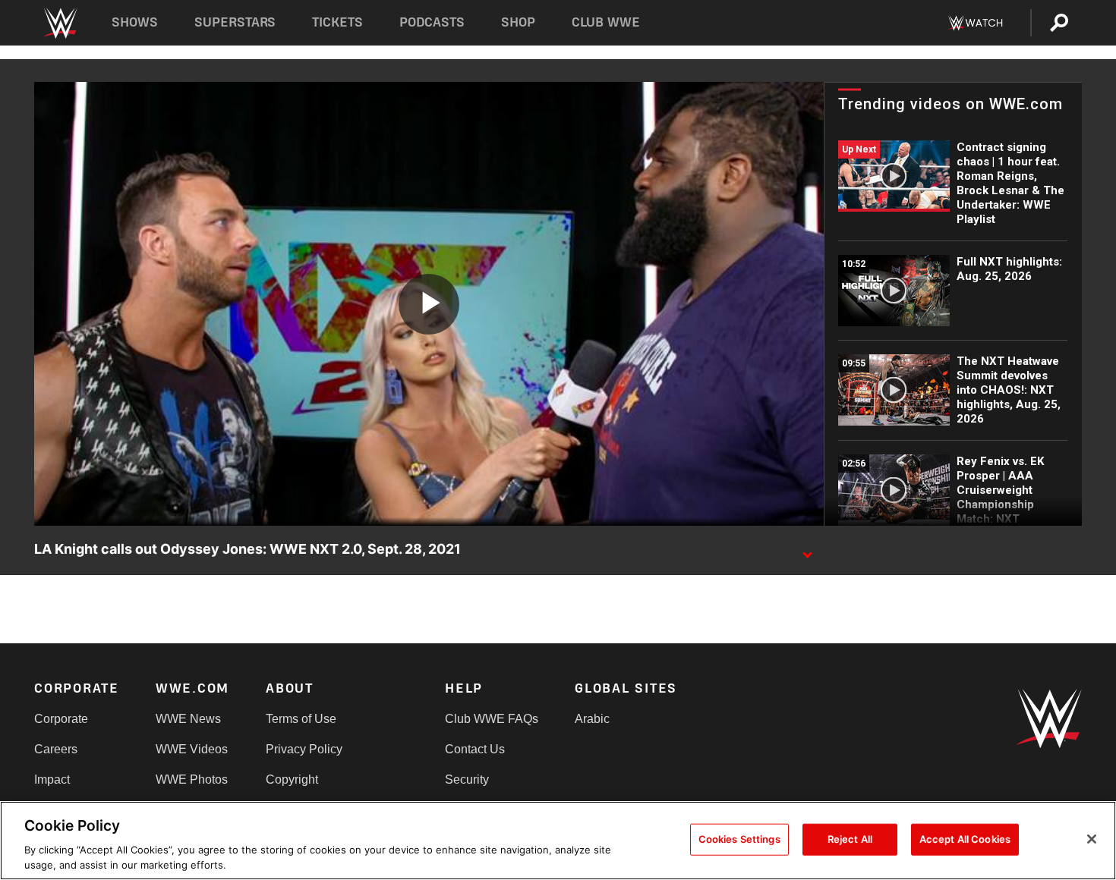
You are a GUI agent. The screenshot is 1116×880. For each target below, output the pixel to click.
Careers (55, 749)
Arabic (592, 718)
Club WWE (606, 22)
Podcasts (432, 22)
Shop (518, 22)
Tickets (337, 22)
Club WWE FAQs (491, 718)
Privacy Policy (304, 749)
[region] (558, 840)
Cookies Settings (739, 839)
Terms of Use (301, 718)
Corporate (61, 718)
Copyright (292, 779)
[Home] (59, 23)
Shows (135, 22)
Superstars (235, 22)
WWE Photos (192, 779)
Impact (52, 779)
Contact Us (475, 749)
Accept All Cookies (964, 839)
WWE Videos (192, 749)
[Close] (1091, 839)
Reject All (850, 839)
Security (467, 779)
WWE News (188, 718)
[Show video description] (807, 550)
